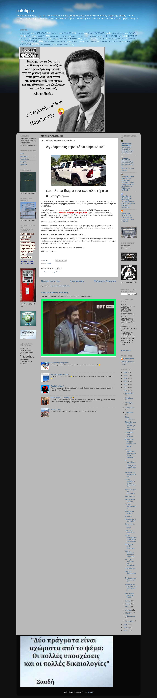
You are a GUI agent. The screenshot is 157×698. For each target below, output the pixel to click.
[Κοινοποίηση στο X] (61, 260)
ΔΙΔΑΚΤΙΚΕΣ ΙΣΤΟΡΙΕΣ (58, 36)
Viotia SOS (126, 213)
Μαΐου (127, 607)
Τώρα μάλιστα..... (130, 418)
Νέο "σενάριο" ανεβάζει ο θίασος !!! (130, 595)
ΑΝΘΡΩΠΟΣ (40, 33)
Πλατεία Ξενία (55, 409)
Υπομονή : (129, 516)
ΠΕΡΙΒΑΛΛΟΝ (120, 39)
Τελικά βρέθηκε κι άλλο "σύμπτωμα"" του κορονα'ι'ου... (130, 425)
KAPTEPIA (126, 159)
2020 (126, 390)
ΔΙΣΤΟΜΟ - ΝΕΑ (128, 177)
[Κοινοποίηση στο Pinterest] (65, 260)
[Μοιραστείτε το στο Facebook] (63, 260)
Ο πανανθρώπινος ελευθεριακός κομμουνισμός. (130, 464)
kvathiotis (23, 156)
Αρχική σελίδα (77, 281)
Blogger (90, 692)
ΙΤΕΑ (53, 39)
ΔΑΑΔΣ (133, 33)
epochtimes (24, 159)
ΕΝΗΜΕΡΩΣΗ (93, 36)
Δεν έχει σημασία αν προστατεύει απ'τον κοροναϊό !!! (130, 453)
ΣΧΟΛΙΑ (75, 41)
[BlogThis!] (59, 260)
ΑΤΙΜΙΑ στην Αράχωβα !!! (60, 363)
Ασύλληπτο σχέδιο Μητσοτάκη (130, 546)
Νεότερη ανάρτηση (50, 281)
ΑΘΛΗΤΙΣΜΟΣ (25, 33)
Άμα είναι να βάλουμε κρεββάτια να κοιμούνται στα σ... (130, 443)
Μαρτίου (128, 613)
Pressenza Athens (46, 45)
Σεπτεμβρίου (130, 408)
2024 (126, 378)
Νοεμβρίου (129, 398)
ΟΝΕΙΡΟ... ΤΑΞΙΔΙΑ (99, 39)
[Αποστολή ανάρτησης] (52, 260)
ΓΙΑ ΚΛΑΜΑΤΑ (96, 33)
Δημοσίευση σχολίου (51, 272)
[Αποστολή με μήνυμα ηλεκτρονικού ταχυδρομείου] (57, 260)
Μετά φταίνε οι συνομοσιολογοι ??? (130, 474)
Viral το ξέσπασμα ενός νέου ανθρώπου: (130, 554)
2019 (126, 625)
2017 (126, 631)
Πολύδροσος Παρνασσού (127, 144)
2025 (126, 375)
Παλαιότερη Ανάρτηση (105, 281)
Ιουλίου (128, 601)
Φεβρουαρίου (130, 616)
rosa (22, 153)
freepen (23, 162)
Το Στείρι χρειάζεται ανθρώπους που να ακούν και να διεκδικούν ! (128, 204)
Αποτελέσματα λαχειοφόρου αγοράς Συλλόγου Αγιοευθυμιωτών (128, 150)
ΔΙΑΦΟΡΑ (41, 36)
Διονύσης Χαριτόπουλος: (130, 573)
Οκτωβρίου (129, 403)
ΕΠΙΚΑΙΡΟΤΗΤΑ (112, 36)
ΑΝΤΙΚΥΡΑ (55, 33)
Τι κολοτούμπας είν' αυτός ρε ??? (130, 580)
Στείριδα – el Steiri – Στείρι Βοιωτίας (127, 198)
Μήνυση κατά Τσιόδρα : (130, 500)
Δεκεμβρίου (129, 393)
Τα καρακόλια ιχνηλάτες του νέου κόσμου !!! (130, 587)
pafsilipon (25, 10)
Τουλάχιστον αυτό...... (129, 512)
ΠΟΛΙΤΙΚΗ (31, 41)
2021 (126, 387)
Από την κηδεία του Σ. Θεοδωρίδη (130, 491)
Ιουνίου (128, 604)
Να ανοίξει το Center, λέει (60, 374)
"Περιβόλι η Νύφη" (57, 386)
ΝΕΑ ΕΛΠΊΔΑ (86, 38)
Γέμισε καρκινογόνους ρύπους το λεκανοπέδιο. (131, 538)
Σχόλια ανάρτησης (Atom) (60, 286)
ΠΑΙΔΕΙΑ (110, 38)
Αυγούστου (129, 412)
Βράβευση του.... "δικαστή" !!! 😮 (62, 398)
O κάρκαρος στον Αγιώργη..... (130, 434)
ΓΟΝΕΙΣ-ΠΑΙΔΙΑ (118, 33)
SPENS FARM (63, 44)
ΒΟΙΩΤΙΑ (80, 33)
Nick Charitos (128, 359)
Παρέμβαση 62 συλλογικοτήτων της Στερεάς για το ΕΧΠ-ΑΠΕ (128, 218)
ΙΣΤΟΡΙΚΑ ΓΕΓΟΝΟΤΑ (39, 39)
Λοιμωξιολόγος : (131, 568)
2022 (126, 384)
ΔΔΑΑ (28, 36)
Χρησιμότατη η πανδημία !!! (130, 520)
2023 (126, 381)
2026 (126, 372)
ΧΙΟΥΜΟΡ (26, 44)
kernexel (23, 164)
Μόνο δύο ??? (130, 496)
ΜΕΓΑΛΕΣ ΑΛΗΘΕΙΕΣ (68, 39)
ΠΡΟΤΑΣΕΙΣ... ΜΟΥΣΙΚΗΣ (55, 41)
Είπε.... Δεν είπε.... (78, 36)
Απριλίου (128, 610)
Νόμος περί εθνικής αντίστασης (55, 292)
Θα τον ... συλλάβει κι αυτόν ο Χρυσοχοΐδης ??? (130, 483)
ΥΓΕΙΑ (129, 41)
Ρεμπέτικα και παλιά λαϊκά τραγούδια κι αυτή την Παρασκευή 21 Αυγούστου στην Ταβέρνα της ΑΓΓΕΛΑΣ (128, 184)
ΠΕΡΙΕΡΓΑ (132, 39)
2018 (126, 628)
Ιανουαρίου (129, 621)
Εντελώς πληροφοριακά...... (130, 506)
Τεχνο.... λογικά (90, 42)
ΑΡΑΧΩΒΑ (66, 33)
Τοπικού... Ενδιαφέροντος (110, 41)
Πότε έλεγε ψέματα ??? (130, 531)
